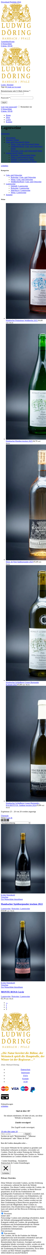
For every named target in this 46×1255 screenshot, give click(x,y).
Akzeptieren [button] (22, 1161)
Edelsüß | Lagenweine (19, 186)
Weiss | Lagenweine (18, 193)
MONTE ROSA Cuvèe (12, 992)
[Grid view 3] (5, 821)
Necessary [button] (5, 1211)
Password (5, 98)
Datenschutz (25, 1070)
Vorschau (4, 897)
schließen (4, 166)
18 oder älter (6, 1131)
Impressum (25, 1073)
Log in (4, 102)
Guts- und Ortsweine (14, 175)
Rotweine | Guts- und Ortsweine (23, 177)
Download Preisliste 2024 (11, 2)
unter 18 (14, 1131)
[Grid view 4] (8, 821)
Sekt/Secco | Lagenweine (20, 190)
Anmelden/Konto (7, 42)
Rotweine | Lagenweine (20, 188)
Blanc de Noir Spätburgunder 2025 (20, 562)
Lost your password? (9, 107)
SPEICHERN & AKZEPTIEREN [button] (14, 1253)
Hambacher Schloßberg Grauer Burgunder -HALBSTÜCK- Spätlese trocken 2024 (23, 804)
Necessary (8, 1214)
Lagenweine (10, 184)
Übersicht (4, 816)
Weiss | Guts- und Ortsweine (22, 179)
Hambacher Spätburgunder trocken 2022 (22, 904)
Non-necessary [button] (7, 1231)
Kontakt (25, 1079)
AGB (25, 1082)
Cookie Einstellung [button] (9, 1161)
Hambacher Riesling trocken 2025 (19, 441)
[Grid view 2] (2, 821)
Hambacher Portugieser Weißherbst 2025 (22, 320)
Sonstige (9, 195)
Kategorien (5, 134)
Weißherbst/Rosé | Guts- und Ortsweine (26, 182)
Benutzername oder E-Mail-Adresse (15, 91)
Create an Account (14, 87)
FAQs (25, 1076)
